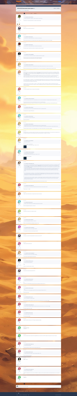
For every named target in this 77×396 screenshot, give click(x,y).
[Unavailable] (25, 157)
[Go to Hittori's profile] (19, 89)
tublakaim (19, 280)
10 (25, 13)
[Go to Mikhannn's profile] (19, 71)
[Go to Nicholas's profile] (19, 43)
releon (19, 337)
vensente (19, 361)
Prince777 (19, 134)
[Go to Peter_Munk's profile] (17, 10)
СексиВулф (19, 213)
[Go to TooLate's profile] (19, 184)
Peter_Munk (19, 10)
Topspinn (19, 298)
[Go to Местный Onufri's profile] (19, 252)
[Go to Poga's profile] (19, 16)
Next (31, 13)
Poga (19, 18)
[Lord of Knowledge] (19, 24)
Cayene (19, 245)
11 (26, 13)
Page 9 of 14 (35, 13)
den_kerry (19, 262)
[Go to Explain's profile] (19, 327)
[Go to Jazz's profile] (19, 193)
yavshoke (19, 30)
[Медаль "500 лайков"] (17, 24)
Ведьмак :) (19, 38)
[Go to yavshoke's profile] (19, 28)
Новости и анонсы (27, 10)
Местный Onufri (19, 254)
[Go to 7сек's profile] (19, 304)
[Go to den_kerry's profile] (19, 53)
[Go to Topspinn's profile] (19, 296)
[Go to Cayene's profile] (19, 243)
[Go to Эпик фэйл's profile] (19, 64)
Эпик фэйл (19, 66)
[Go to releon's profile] (19, 335)
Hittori (19, 108)
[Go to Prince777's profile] (19, 132)
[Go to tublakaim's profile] (19, 226)
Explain (19, 379)
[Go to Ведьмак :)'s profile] (19, 36)
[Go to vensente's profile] (19, 359)
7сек (19, 306)
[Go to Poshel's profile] (19, 162)
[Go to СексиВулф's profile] (19, 211)
